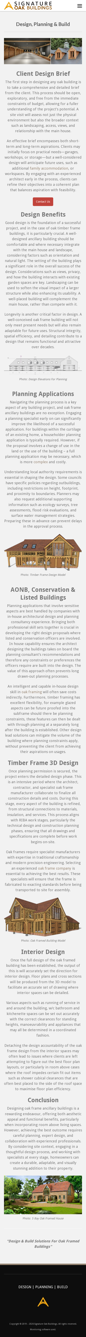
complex (41, 462)
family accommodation (49, 168)
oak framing (32, 692)
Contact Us (43, 201)
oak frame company (54, 868)
